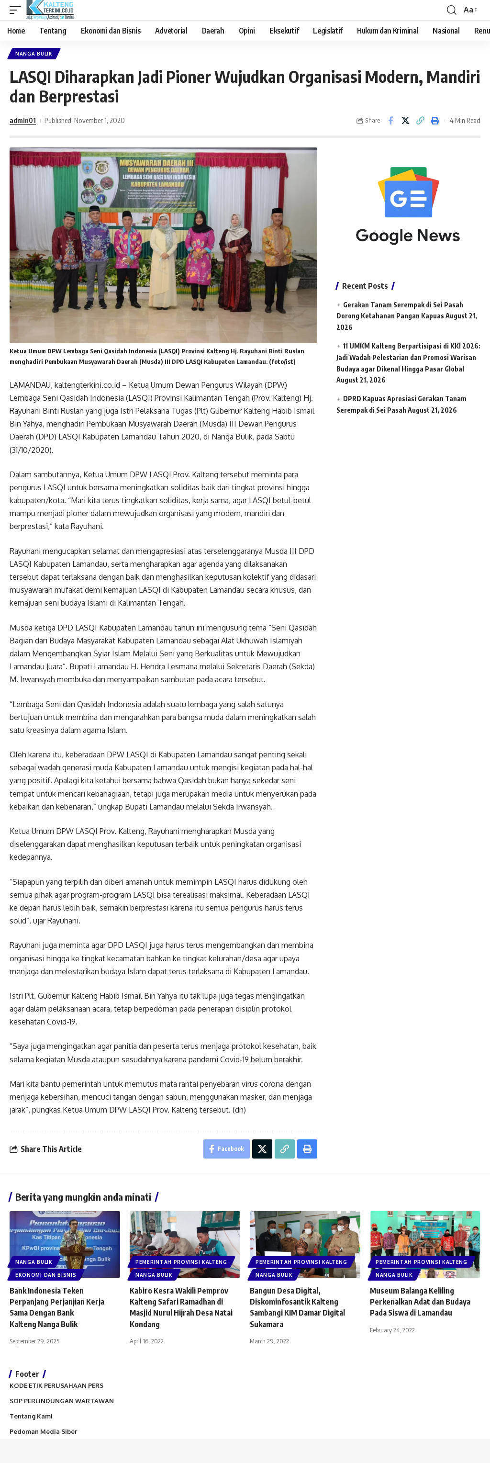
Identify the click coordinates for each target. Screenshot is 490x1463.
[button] (18, 10)
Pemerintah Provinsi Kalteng (181, 1262)
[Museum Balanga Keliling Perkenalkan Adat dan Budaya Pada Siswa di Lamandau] (425, 1244)
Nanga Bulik (34, 53)
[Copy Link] (420, 120)
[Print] (435, 120)
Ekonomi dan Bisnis (46, 1275)
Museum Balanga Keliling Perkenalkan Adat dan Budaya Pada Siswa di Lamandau (420, 1301)
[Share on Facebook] (390, 120)
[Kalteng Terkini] (50, 10)
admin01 (23, 120)
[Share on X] (405, 120)
